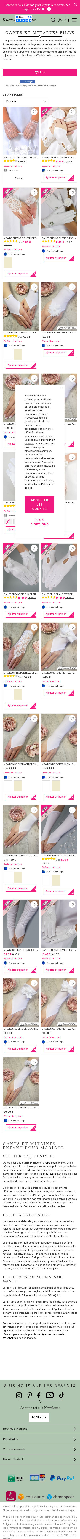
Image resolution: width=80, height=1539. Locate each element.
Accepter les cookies (39, 505)
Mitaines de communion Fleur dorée (26, 333)
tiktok (61, 1395)
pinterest (29, 1395)
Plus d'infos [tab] (10, 1439)
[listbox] (21, 263)
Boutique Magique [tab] (15, 1428)
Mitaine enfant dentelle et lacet (23, 238)
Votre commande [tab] (14, 1449)
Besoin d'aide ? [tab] (13, 1459)
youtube (50, 1395)
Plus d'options (39, 522)
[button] (34, 111)
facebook (39, 1395)
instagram (19, 1395)
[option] (8, 262)
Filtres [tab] (41, 72)
